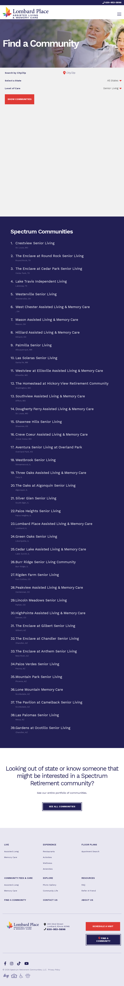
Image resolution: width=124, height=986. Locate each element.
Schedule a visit (103, 926)
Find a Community (103, 939)
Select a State (13, 80)
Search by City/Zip (15, 73)
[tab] (62, 244)
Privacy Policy (54, 970)
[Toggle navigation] (119, 14)
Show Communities (19, 99)
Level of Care (12, 88)
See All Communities (62, 806)
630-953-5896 (113, 2)
